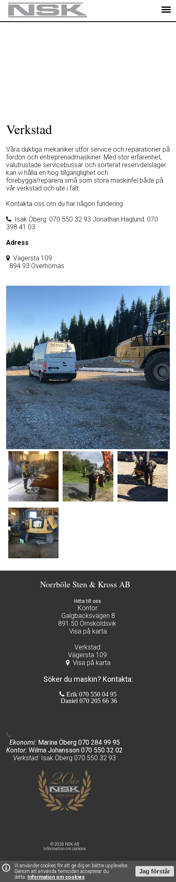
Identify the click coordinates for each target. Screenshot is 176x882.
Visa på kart (86, 631)
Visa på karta (92, 663)
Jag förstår (154, 871)
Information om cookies (56, 877)
